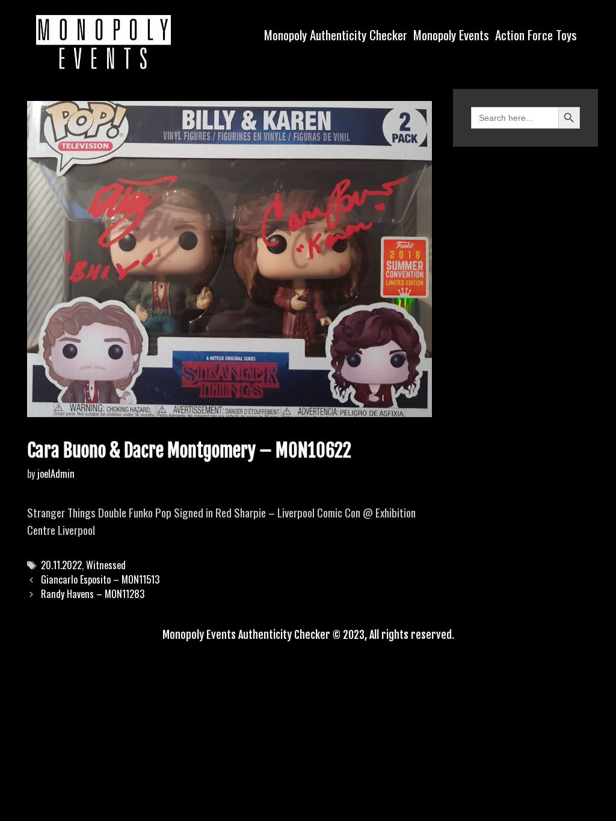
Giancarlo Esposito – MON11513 (100, 579)
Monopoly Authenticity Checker (335, 34)
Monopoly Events (451, 34)
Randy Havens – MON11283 (92, 594)
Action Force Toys (536, 34)
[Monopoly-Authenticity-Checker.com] (103, 42)
